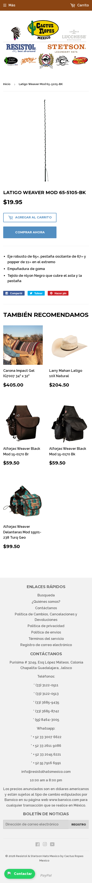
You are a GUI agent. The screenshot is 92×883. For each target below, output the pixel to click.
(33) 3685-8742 (47, 711)
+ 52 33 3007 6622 (47, 737)
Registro (78, 824)
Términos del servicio (46, 639)
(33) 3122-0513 (47, 694)
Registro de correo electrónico (46, 645)
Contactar (23, 874)
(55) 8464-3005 (47, 720)
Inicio (6, 84)
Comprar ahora (30, 232)
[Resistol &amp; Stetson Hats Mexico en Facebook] (37, 845)
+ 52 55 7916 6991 (47, 763)
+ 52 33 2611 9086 (47, 746)
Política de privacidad (46, 626)
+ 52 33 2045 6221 (47, 754)
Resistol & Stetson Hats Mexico (38, 856)
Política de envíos (46, 632)
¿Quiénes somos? (46, 602)
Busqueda (46, 595)
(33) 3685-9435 (47, 702)
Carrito (82, 5)
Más (12, 5)
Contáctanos (46, 608)
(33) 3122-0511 (47, 685)
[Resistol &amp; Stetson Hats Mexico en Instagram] (45, 845)
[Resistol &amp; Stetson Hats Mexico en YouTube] (52, 845)
